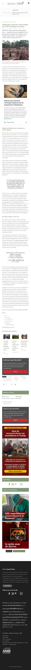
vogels (12, 624)
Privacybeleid (5, 633)
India (20, 611)
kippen (4, 617)
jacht (10, 614)
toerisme (24, 138)
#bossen (10, 376)
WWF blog (7, 317)
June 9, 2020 (15, 261)
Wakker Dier (18, 624)
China (26, 277)
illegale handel (16, 611)
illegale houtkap (17, 152)
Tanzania (20, 134)
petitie (16, 619)
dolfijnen (5, 608)
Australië (15, 603)
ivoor (8, 614)
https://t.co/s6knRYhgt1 (15, 256)
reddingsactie (23, 619)
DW (6, 315)
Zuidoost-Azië (6, 138)
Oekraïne (26, 617)
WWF (20, 37)
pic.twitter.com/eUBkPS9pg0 (15, 257)
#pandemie (24, 378)
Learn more (7, 585)
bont (22, 602)
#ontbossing (16, 378)
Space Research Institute (7, 198)
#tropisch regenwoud (7, 380)
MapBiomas (7, 322)
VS (14, 625)
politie (19, 619)
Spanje (5, 622)
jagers (13, 614)
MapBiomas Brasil (6, 193)
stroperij (9, 622)
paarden (13, 620)
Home (4, 12)
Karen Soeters (19, 396)
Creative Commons (11, 63)
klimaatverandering (12, 617)
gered (8, 608)
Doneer (15, 371)
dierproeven (22, 605)
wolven (7, 626)
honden (14, 608)
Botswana (26, 68)
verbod (23, 622)
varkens (18, 622)
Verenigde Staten (8, 279)
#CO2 (16, 376)
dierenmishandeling (13, 605)
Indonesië (17, 281)
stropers (14, 622)
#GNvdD (5, 603)
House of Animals (10, 398)
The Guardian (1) (8, 319)
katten (25, 614)
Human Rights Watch (9, 324)
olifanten (5, 620)
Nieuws (8, 12)
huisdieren (10, 611)
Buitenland (5, 21)
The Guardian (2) (8, 321)
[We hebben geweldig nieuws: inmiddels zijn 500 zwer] (15, 507)
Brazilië (12, 169)
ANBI (20, 633)
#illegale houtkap (7, 378)
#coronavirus (23, 376)
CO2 (8, 272)
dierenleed (5, 605)
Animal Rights (10, 602)
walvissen (23, 624)
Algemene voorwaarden (14, 633)
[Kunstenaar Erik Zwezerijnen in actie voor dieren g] (15, 535)
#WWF (16, 380)
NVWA (21, 617)
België (19, 602)
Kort (10, 21)
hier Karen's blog (7, 401)
